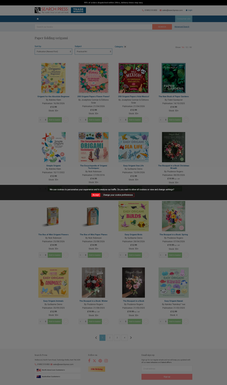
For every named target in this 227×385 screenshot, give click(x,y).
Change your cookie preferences (118, 195)
